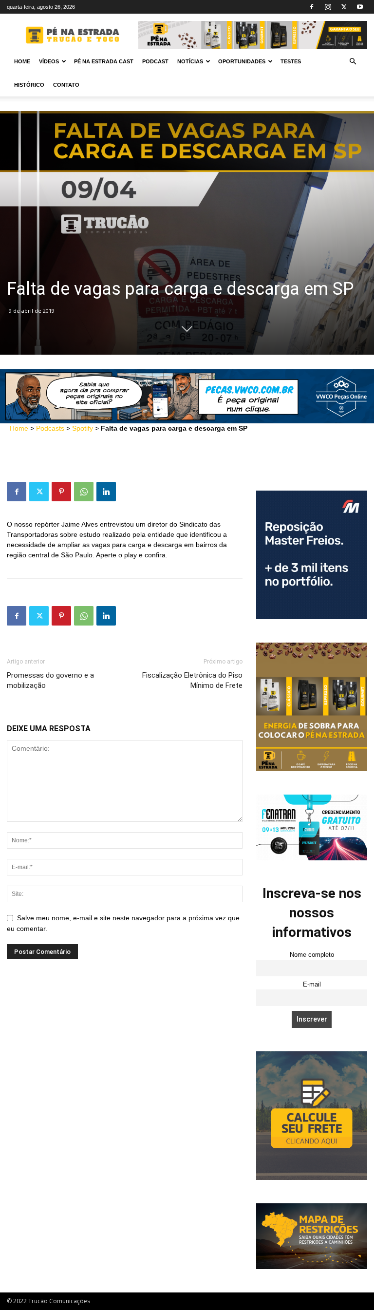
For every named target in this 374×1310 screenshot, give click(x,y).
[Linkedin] (106, 491)
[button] (352, 61)
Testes (290, 61)
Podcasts (50, 428)
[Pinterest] (61, 491)
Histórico (29, 85)
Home (22, 61)
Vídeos (49, 61)
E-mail (312, 984)
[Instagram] (327, 7)
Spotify (82, 428)
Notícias (190, 61)
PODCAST (155, 61)
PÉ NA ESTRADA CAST (103, 61)
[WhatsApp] (84, 491)
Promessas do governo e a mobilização (50, 680)
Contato (66, 85)
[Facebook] (311, 7)
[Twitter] (344, 7)
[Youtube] (360, 7)
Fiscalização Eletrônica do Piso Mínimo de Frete (192, 680)
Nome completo (312, 954)
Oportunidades (241, 61)
